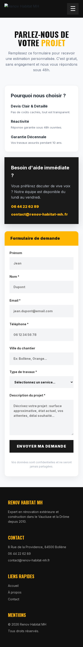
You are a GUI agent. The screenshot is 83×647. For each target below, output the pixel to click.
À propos (14, 592)
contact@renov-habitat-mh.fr (39, 214)
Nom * (14, 276)
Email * (15, 300)
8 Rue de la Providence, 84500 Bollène (37, 547)
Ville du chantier (22, 348)
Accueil (13, 586)
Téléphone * (19, 324)
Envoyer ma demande (41, 446)
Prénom (16, 253)
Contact (13, 599)
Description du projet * (27, 395)
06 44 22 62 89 (25, 206)
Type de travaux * (23, 372)
